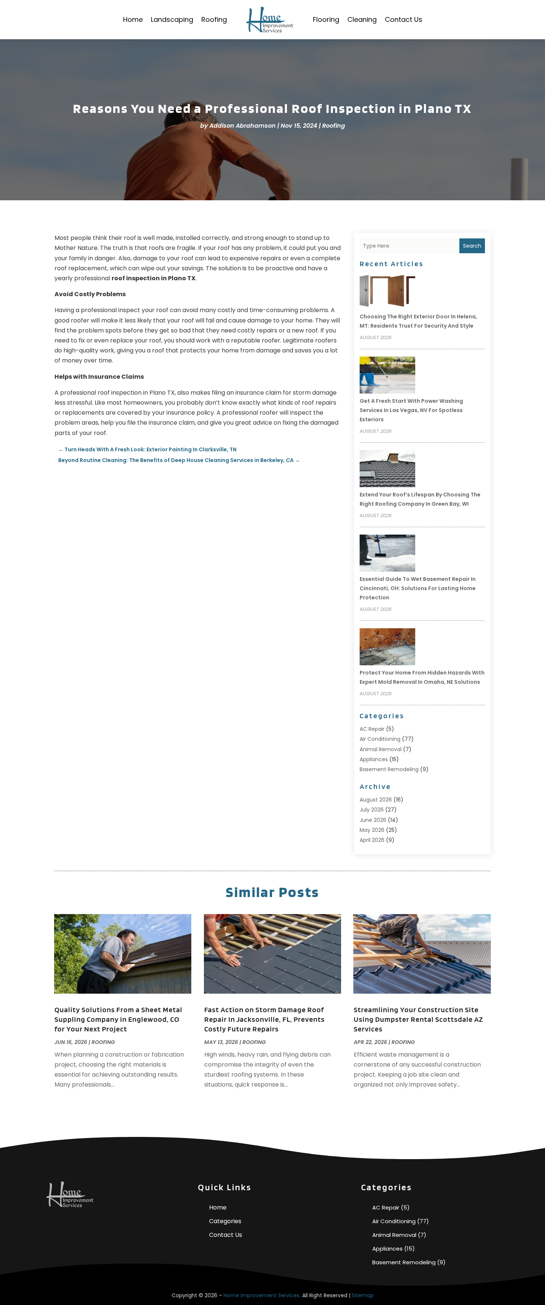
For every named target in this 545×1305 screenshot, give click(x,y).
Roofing (214, 19)
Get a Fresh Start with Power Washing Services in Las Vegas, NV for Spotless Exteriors (411, 410)
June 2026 (373, 820)
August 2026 (376, 799)
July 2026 (372, 809)
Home (133, 19)
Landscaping (172, 19)
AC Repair (372, 729)
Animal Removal (381, 749)
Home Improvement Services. (262, 1295)
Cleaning (362, 19)
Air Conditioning (380, 739)
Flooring (326, 19)
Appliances (374, 759)
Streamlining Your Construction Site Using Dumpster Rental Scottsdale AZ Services (418, 1019)
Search (472, 246)
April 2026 (372, 840)
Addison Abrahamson (242, 125)
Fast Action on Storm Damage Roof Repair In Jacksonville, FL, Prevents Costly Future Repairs (264, 1019)
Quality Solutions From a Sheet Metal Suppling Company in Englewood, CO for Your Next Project (118, 1019)
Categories (225, 1221)
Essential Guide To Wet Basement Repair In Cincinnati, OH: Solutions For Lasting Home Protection (418, 588)
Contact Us (403, 19)
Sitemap (363, 1295)
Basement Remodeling (389, 769)
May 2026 (372, 830)
